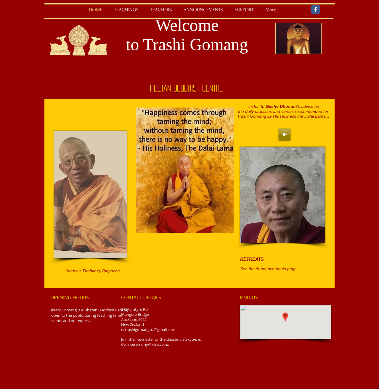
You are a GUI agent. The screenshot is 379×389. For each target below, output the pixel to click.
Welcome (187, 25)
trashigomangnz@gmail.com (150, 329)
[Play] (284, 134)
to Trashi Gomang (187, 44)
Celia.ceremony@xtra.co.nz (145, 344)
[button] (126, 9)
